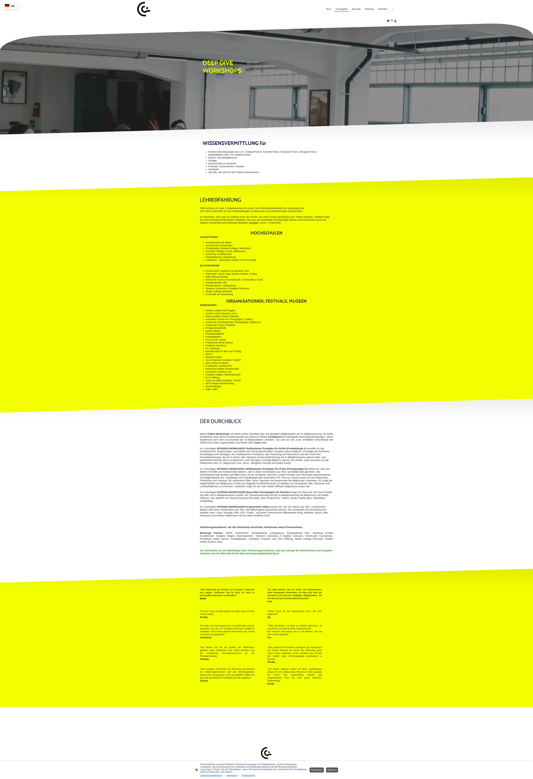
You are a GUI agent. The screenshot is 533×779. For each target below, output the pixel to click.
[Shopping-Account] (395, 21)
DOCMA (253, 222)
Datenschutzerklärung (211, 775)
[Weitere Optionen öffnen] (393, 9)
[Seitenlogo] (144, 9)
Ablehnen (332, 770)
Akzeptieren (317, 770)
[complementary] (11, 6)
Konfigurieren (248, 775)
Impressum (232, 775)
